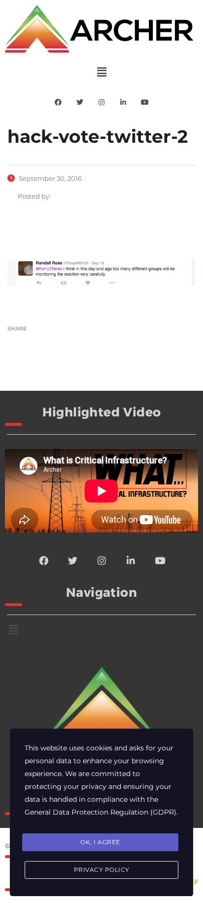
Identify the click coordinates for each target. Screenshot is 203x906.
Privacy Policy (102, 869)
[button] (101, 72)
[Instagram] (101, 102)
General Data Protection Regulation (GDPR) (100, 812)
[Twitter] (79, 102)
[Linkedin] (123, 102)
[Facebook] (58, 102)
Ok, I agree (100, 842)
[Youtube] (145, 102)
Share (17, 328)
